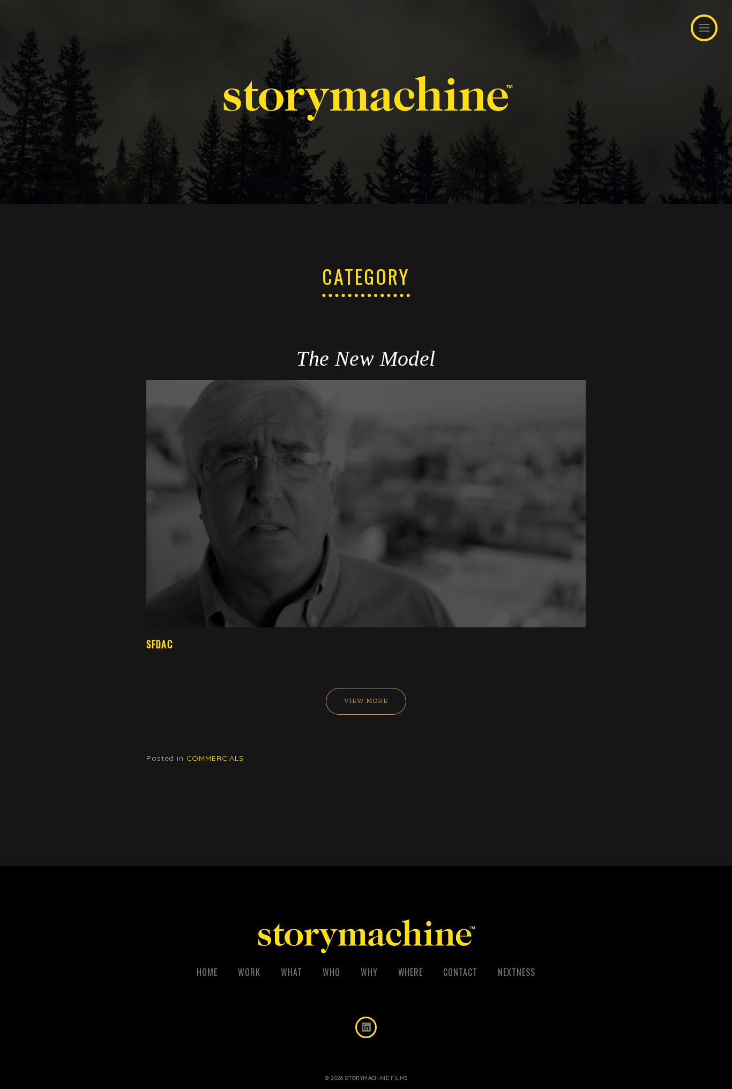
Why (369, 972)
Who (331, 972)
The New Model (365, 358)
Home (207, 972)
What (291, 972)
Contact (460, 972)
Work (249, 972)
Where (410, 972)
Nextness (516, 972)
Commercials (215, 758)
